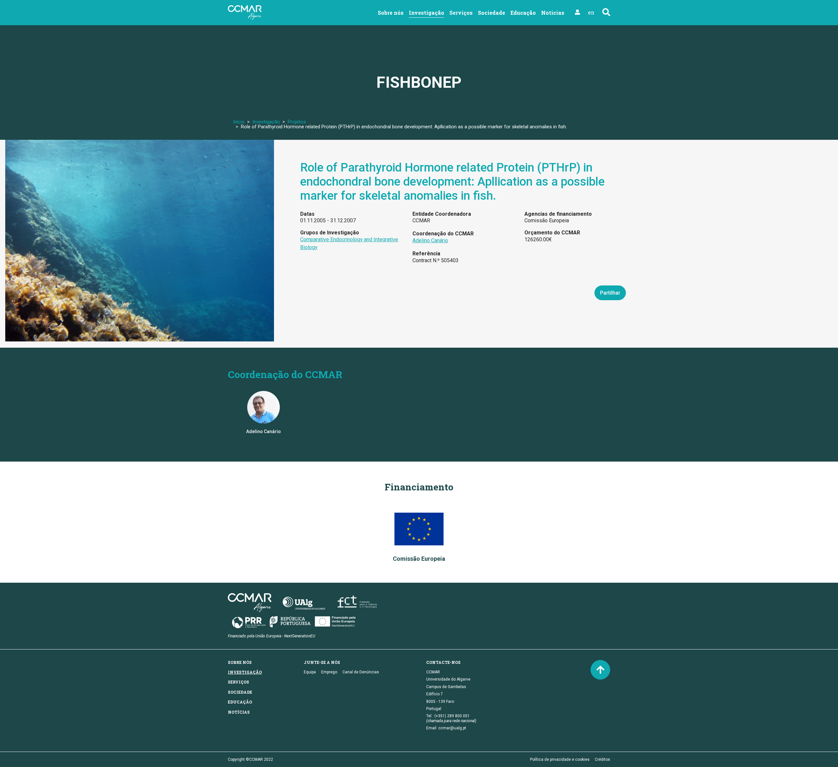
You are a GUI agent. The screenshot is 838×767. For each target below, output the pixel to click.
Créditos (602, 759)
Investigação (426, 12)
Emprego (329, 672)
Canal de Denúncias (360, 672)
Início (239, 122)
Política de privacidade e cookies (560, 759)
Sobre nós (391, 12)
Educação (523, 12)
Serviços (461, 12)
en (591, 12)
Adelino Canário (430, 240)
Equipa (310, 672)
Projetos (297, 122)
